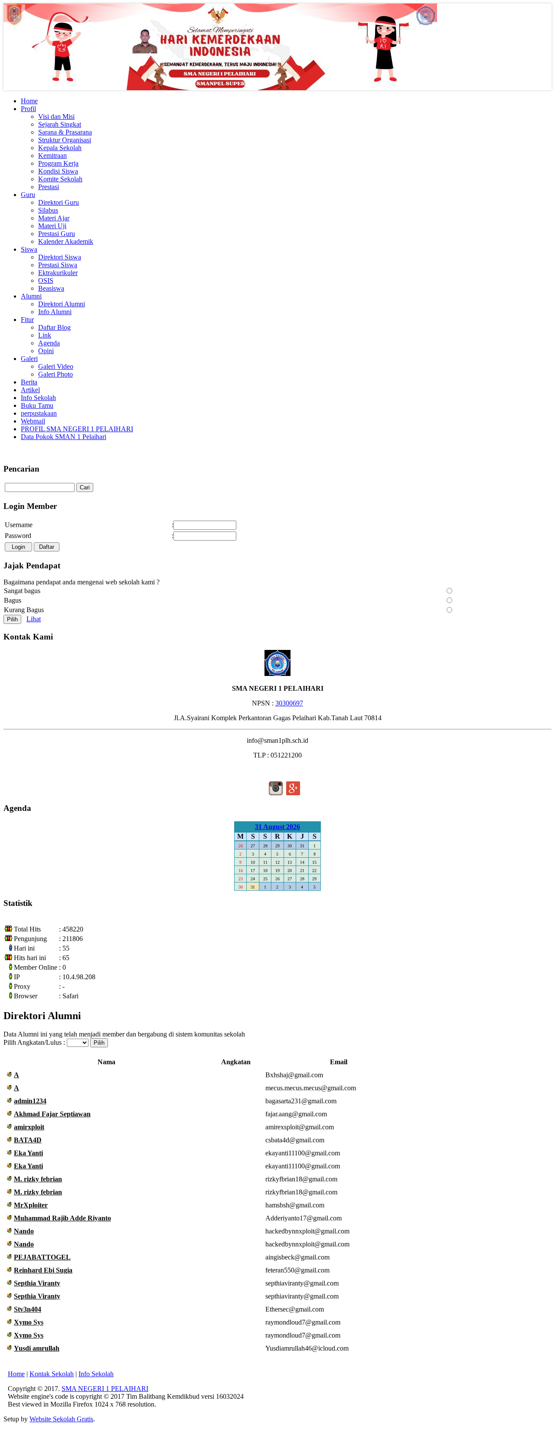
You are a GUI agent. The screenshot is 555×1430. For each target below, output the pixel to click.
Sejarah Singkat (59, 124)
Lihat (33, 619)
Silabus (48, 210)
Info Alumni (55, 311)
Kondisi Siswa (58, 171)
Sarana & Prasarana (65, 132)
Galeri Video (55, 366)
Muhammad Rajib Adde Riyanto (62, 1218)
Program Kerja (58, 163)
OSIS (45, 280)
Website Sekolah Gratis (61, 1419)
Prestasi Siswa (57, 265)
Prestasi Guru (56, 233)
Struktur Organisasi (64, 140)
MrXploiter (31, 1205)
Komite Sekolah (60, 179)
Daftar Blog (54, 327)
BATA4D (28, 1140)
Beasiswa (51, 288)
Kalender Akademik (65, 241)
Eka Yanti (28, 1153)
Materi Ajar (53, 218)
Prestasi (48, 186)
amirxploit (29, 1127)
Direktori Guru (58, 202)
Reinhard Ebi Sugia (43, 1270)
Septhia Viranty (37, 1283)
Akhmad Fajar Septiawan (52, 1114)
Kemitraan (52, 155)
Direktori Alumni (61, 304)
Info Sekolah (96, 1374)
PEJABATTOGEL (42, 1257)
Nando (24, 1231)
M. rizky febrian (38, 1179)
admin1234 (30, 1101)
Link (44, 335)
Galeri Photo (55, 374)
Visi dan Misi (56, 116)
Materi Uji (52, 226)
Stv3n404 (27, 1309)
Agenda (49, 343)
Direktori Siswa (59, 257)
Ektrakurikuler (58, 272)
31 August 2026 (277, 826)
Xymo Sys (28, 1322)
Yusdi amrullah (36, 1348)
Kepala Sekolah (60, 147)
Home (16, 1374)
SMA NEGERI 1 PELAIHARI (105, 1388)
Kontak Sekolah (51, 1374)
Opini (46, 350)
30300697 (289, 703)
